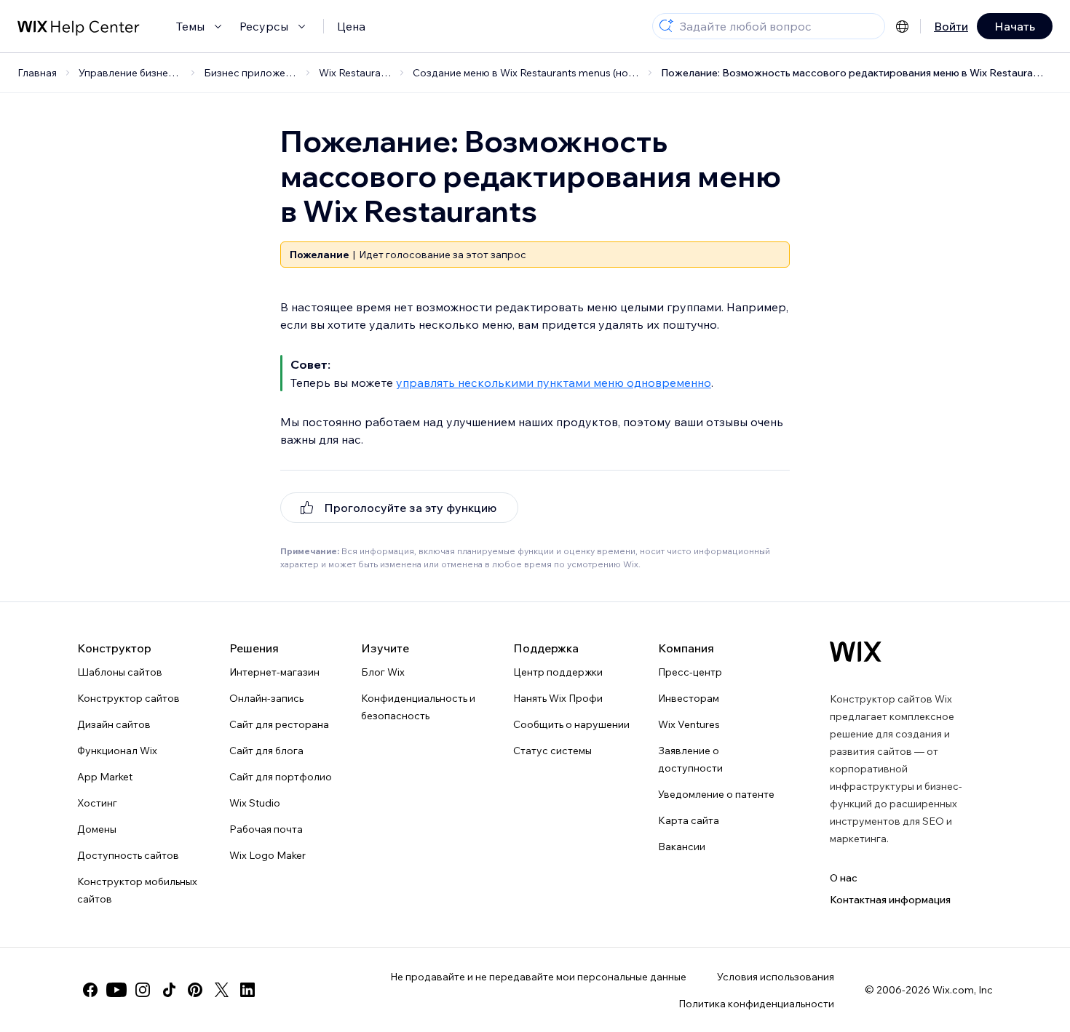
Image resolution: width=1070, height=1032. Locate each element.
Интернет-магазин (274, 672)
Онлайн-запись (266, 698)
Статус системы (552, 750)
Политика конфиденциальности (756, 1003)
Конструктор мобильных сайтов (137, 890)
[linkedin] (247, 990)
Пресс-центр (690, 672)
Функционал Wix (117, 750)
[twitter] (221, 990)
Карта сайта (688, 820)
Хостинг (97, 802)
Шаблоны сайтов (119, 672)
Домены (96, 829)
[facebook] (90, 990)
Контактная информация (890, 899)
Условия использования (775, 976)
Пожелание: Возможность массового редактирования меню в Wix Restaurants (854, 72)
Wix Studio (254, 802)
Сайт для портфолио (280, 776)
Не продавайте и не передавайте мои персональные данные (538, 976)
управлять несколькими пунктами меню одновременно (553, 382)
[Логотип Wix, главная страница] (855, 651)
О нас (843, 877)
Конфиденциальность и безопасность (418, 707)
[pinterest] (195, 990)
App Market (104, 776)
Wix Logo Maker (267, 855)
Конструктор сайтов (128, 698)
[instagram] (143, 990)
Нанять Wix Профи (558, 698)
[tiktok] (169, 990)
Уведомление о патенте (716, 794)
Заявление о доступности (690, 759)
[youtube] (116, 990)
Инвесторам (688, 698)
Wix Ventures (689, 724)
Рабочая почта (266, 829)
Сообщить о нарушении (571, 724)
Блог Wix (383, 672)
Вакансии (681, 846)
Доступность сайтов (128, 855)
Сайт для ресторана (279, 724)
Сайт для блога (266, 750)
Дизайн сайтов (114, 724)
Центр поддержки (558, 672)
